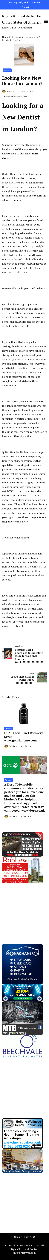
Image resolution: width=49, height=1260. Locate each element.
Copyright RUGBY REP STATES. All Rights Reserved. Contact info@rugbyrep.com (24, 1249)
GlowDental (24, 604)
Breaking (7, 70)
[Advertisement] (24, 907)
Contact (25, 7)
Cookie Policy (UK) (24, 1236)
